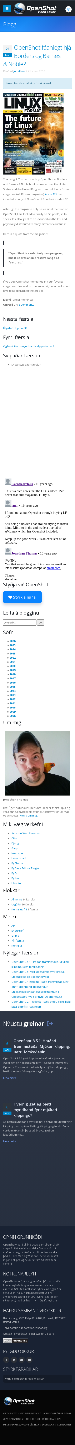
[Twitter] (14, 1360)
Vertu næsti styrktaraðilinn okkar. (24, 1378)
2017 (12, 678)
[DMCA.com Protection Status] (15, 1340)
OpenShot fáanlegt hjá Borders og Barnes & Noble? (37, 55)
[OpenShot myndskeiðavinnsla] (19, 1400)
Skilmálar (48, 1424)
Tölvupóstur (19, 1333)
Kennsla (16, 945)
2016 (12, 682)
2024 (12, 649)
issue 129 (51, 194)
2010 (12, 707)
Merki (9, 916)
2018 (12, 674)
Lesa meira (9, 1078)
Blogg (9, 24)
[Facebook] (6, 1360)
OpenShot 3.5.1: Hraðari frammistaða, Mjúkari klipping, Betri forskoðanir (42, 1046)
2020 (12, 666)
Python (15, 878)
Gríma (15, 935)
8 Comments (26, 304)
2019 (12, 670)
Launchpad (18, 858)
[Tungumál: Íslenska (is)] (68, 9)
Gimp (14, 848)
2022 (12, 657)
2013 (12, 695)
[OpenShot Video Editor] (34, 8)
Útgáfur (16, 904)
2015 (12, 687)
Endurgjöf (17, 930)
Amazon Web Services (25, 833)
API (13, 925)
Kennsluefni (19, 909)
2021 (12, 662)
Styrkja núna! (24, 597)
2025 (12, 645)
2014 (12, 691)
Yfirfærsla (17, 940)
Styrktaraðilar (20, 1369)
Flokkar (11, 890)
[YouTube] (29, 1360)
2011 (12, 703)
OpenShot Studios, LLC (22, 1418)
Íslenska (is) (64, 1424)
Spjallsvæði (36, 1333)
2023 (12, 653)
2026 (12, 641)
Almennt (16, 899)
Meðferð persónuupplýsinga (21, 1424)
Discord (49, 1333)
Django (15, 843)
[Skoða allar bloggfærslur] (50, 1023)
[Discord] (22, 1360)
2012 (12, 699)
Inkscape (17, 853)
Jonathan (19, 71)
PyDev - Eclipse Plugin (25, 868)
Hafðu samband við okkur (32, 1310)
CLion (14, 838)
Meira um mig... (29, 815)
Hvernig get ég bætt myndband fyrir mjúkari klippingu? (35, 1110)
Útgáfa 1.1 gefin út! (15, 328)
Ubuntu (16, 883)
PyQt (14, 873)
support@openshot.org (33, 1327)
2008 (12, 716)
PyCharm (17, 863)
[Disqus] (37, 421)
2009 (12, 711)
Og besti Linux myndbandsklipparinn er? (28, 346)
